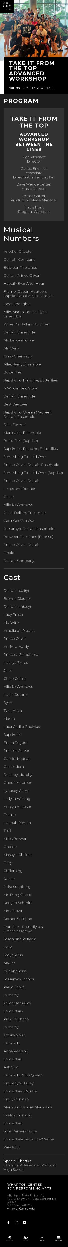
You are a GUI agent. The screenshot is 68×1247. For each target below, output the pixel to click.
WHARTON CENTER (24, 1184)
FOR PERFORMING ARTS (29, 1188)
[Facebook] (9, 1222)
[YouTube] (24, 1222)
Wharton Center (7, 6)
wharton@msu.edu (21, 1208)
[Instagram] (16, 1222)
